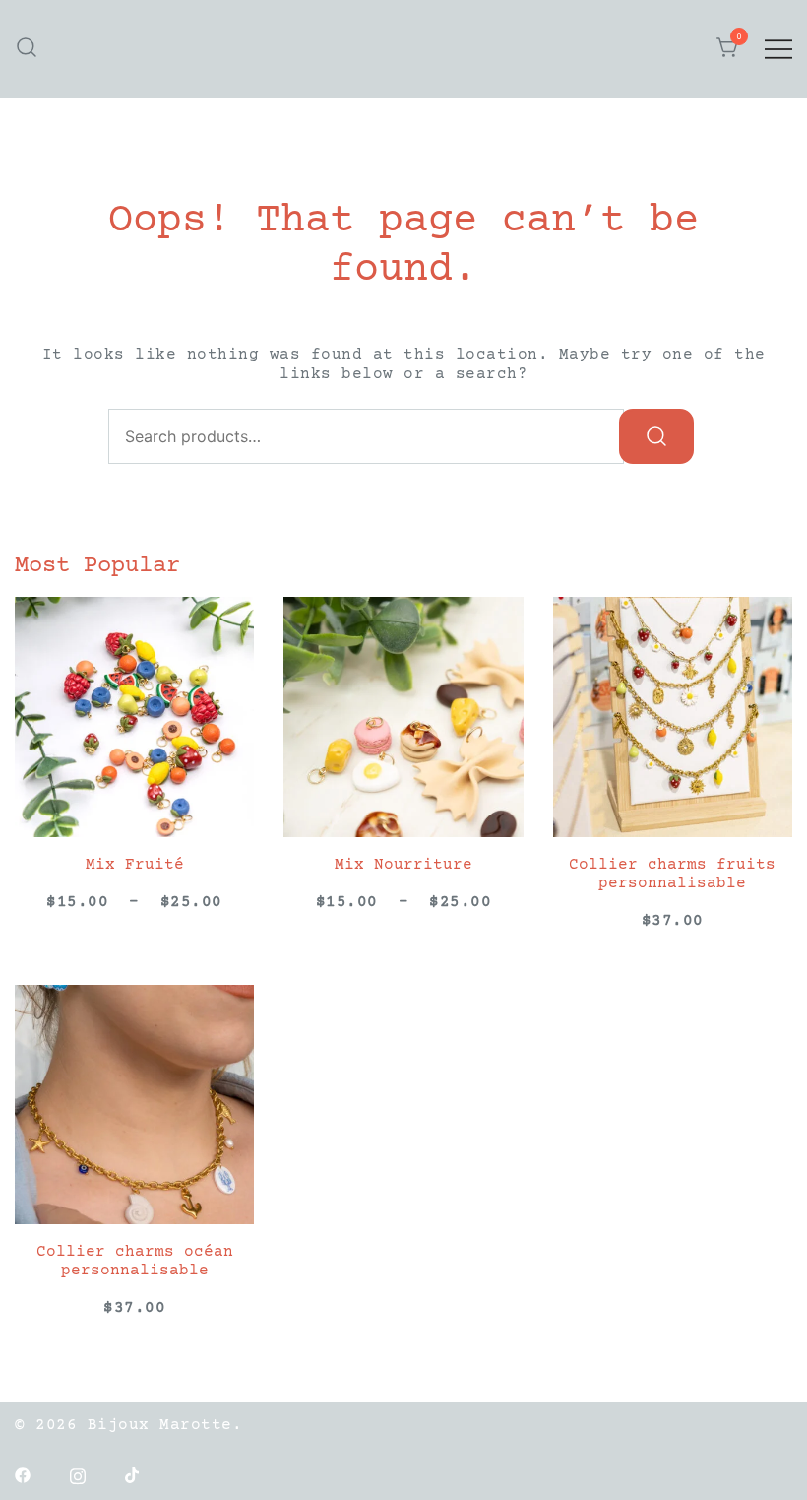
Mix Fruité (135, 865)
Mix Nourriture (403, 865)
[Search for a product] (26, 49)
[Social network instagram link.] (78, 1474)
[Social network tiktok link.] (133, 1474)
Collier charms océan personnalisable (134, 1261)
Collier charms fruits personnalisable (672, 874)
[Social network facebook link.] (23, 1474)
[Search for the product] (656, 436)
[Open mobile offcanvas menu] (778, 49)
